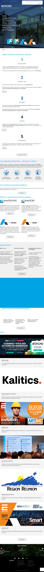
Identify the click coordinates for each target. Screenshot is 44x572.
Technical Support (29, 1)
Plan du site (30, 566)
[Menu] (42, 8)
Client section (37, 1)
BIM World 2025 (5, 528)
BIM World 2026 (5, 360)
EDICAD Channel (21, 562)
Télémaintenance (21, 563)
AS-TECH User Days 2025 (7, 461)
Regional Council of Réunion (8, 494)
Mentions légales (31, 564)
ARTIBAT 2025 (5, 427)
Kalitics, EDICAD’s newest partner (9, 393)
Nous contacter (21, 560)
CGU (29, 563)
